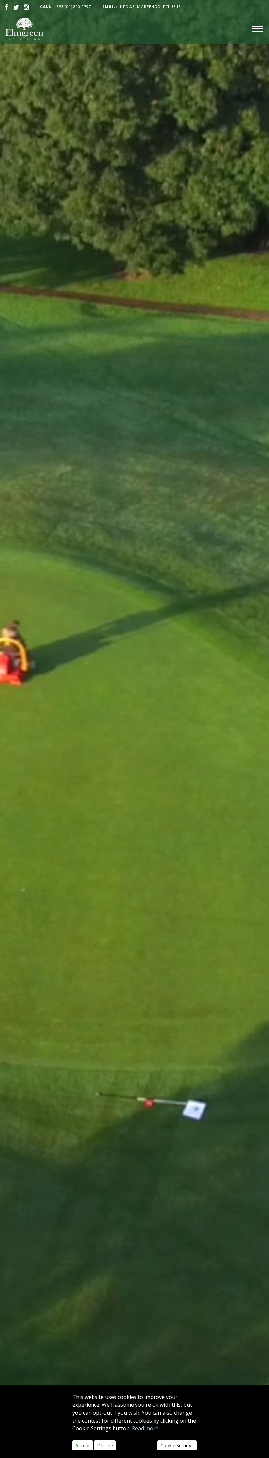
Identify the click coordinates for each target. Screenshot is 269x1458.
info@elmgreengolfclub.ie (141, 6)
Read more (145, 1428)
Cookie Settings (177, 1445)
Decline (105, 1445)
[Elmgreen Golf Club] (24, 29)
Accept (82, 1445)
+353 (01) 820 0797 (72, 6)
